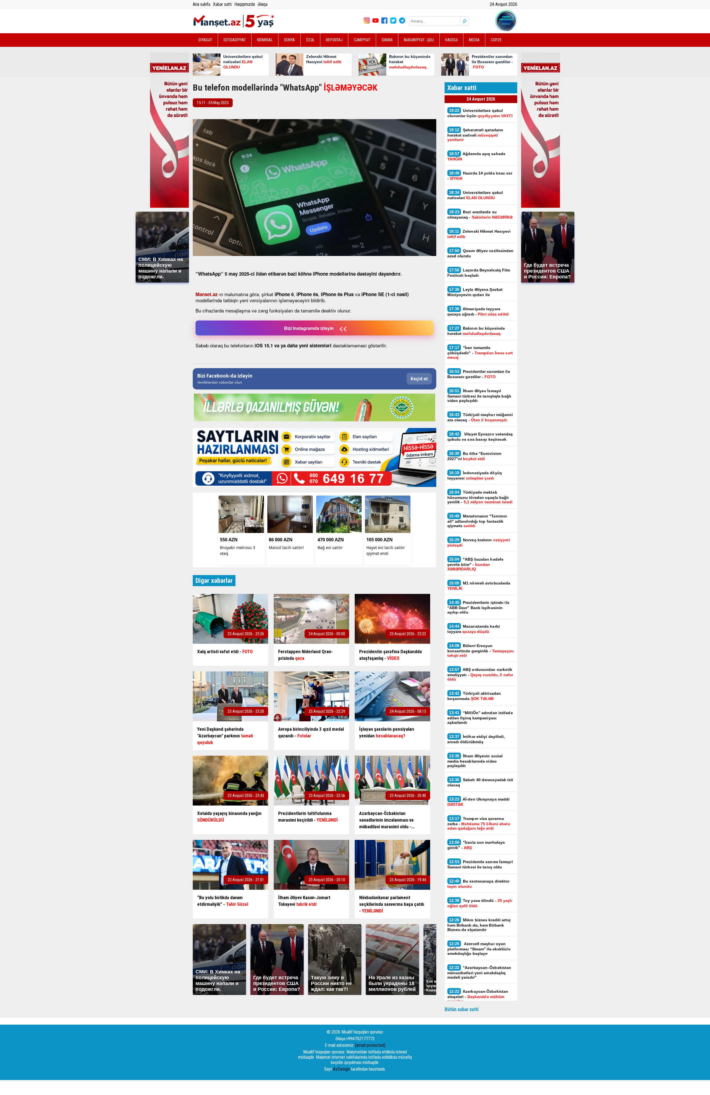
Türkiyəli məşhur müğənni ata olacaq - (480, 417)
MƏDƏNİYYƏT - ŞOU (419, 40)
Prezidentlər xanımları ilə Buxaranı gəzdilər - (478, 374)
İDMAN (387, 40)
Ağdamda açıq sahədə (476, 156)
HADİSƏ (451, 40)
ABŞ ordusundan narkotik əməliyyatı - (480, 674)
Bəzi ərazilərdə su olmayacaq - (480, 214)
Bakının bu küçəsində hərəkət (476, 331)
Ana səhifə (201, 4)
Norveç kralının (478, 542)
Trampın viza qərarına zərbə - (478, 823)
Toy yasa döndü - (479, 903)
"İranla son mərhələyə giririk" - (476, 845)
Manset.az (207, 294)
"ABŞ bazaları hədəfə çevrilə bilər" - (475, 564)
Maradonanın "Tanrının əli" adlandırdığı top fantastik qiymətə (477, 521)
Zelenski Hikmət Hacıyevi (479, 234)
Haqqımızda (244, 4)
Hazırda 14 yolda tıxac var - (479, 176)
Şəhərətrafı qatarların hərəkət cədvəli (475, 134)
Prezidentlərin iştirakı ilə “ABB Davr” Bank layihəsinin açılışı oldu (478, 607)
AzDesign (341, 1069)
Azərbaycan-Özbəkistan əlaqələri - (477, 996)
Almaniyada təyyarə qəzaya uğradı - (478, 311)
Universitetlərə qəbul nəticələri (475, 195)
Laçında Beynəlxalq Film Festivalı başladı (478, 273)
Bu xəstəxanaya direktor (478, 884)
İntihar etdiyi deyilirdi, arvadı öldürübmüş (476, 739)
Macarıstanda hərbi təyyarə (473, 629)
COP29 (496, 40)
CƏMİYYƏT (362, 40)
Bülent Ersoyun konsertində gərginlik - (480, 650)
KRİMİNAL (265, 40)
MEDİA (474, 40)
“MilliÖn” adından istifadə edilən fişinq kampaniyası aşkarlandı (480, 717)
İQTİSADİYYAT (235, 40)
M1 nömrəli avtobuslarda (479, 586)
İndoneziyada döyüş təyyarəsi (474, 475)
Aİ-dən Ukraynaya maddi (478, 802)
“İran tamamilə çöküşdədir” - (480, 352)
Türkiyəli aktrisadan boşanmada (474, 696)
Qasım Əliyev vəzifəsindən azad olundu (480, 253)
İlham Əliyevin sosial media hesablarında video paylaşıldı (475, 760)
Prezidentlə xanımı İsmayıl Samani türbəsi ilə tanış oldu (480, 864)
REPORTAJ (334, 40)
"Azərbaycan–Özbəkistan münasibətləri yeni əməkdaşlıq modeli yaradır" (479, 972)
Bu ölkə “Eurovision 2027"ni (474, 456)
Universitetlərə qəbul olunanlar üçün (480, 113)
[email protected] (370, 1045)
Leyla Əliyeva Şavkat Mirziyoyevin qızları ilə (475, 292)
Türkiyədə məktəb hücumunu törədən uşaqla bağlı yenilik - (480, 497)
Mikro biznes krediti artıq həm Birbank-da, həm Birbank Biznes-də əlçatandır (479, 924)
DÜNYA (289, 40)
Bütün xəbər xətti (462, 1009)
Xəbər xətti (222, 4)
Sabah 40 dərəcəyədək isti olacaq (480, 782)
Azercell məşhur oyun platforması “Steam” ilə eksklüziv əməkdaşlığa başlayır (479, 948)
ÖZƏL (310, 40)
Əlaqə (262, 4)
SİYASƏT (205, 40)
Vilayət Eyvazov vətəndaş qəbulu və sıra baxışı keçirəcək (480, 437)
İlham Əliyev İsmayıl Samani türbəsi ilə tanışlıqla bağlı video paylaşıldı (479, 395)
